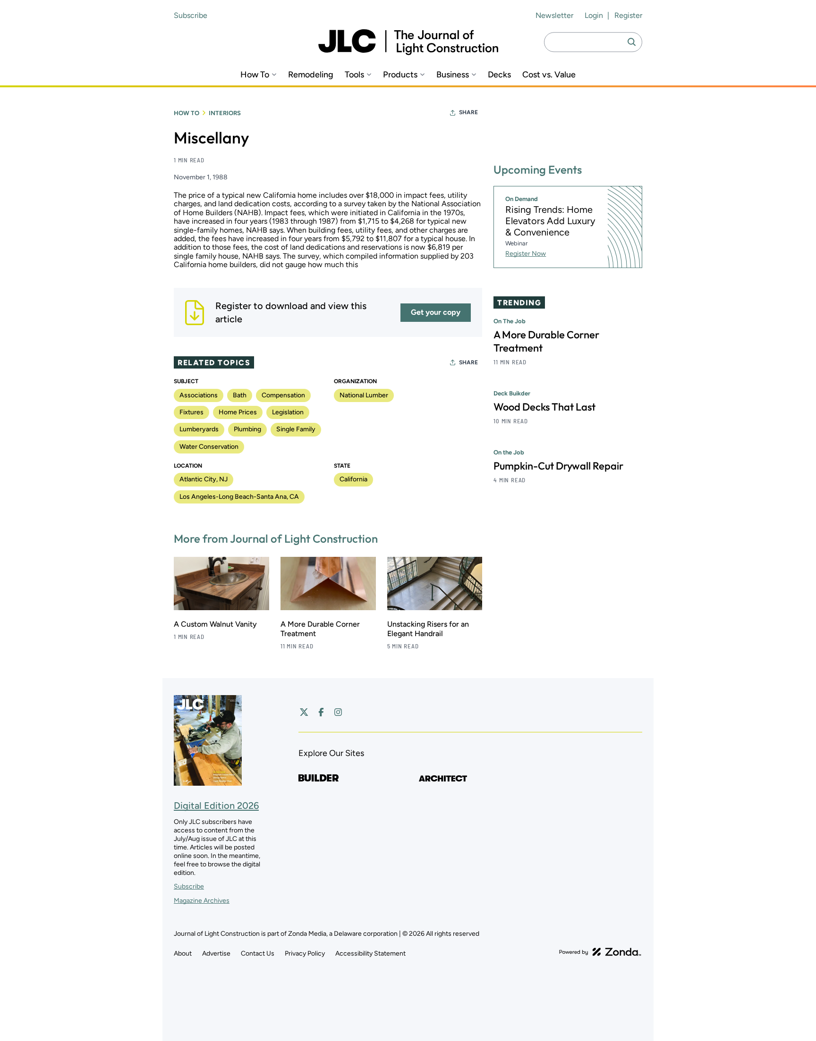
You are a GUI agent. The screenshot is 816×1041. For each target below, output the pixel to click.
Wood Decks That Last (544, 406)
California (353, 479)
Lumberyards (199, 429)
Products (400, 75)
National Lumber (364, 395)
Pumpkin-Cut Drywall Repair (558, 465)
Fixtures (191, 412)
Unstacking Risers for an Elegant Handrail (428, 629)
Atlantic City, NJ (203, 479)
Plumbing (247, 429)
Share (468, 112)
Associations (198, 395)
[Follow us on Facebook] (321, 712)
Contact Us (257, 953)
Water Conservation (208, 447)
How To (254, 75)
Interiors (225, 113)
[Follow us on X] (304, 712)
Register (628, 15)
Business (452, 75)
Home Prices (238, 412)
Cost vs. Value (549, 75)
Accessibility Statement (370, 953)
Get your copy (435, 312)
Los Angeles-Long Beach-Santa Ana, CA (239, 497)
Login (594, 15)
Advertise (216, 953)
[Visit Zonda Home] (600, 952)
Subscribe (190, 15)
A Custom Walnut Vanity (215, 624)
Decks (499, 75)
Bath (239, 395)
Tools (354, 75)
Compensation (283, 395)
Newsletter (554, 15)
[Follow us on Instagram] (338, 712)
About (183, 953)
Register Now (525, 254)
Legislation (288, 412)
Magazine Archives (202, 901)
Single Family (295, 429)
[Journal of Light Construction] (408, 42)
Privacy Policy (305, 953)
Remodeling (310, 75)
